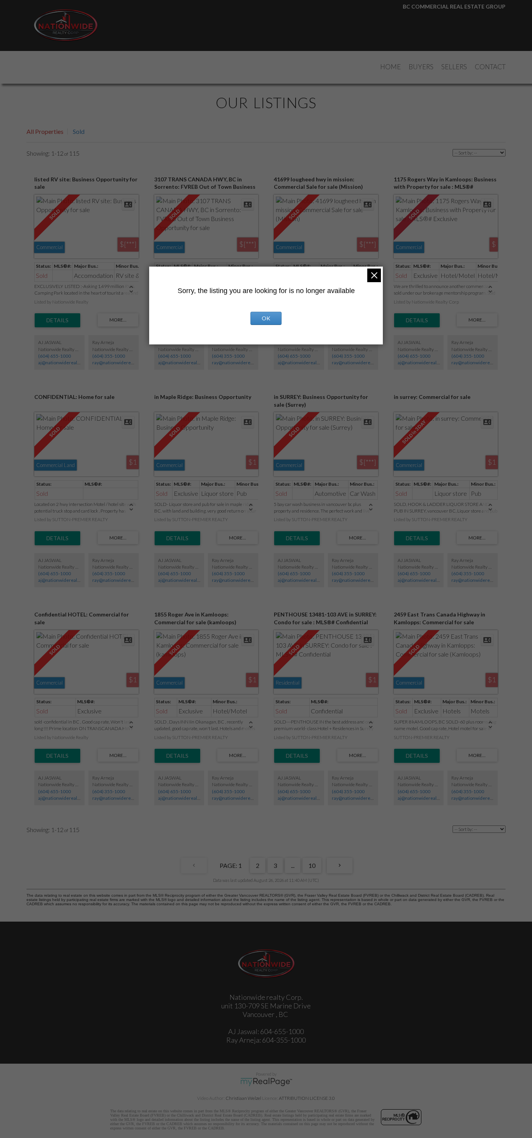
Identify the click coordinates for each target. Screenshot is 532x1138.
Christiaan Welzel (243, 1098)
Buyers (421, 67)
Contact (490, 67)
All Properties (44, 131)
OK (266, 318)
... (292, 865)
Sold (79, 131)
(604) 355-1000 (108, 356)
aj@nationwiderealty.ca (62, 362)
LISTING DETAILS (57, 320)
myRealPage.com (266, 1082)
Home (390, 67)
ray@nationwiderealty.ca (118, 362)
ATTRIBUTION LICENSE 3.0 (307, 1098)
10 (311, 865)
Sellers (454, 67)
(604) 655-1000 (54, 356)
